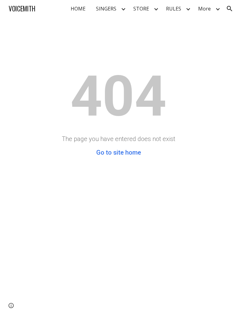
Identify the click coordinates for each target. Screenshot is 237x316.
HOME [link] (78, 8)
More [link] (204, 8)
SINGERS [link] (106, 8)
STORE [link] (141, 8)
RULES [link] (173, 8)
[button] (229, 8)
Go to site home (118, 152)
